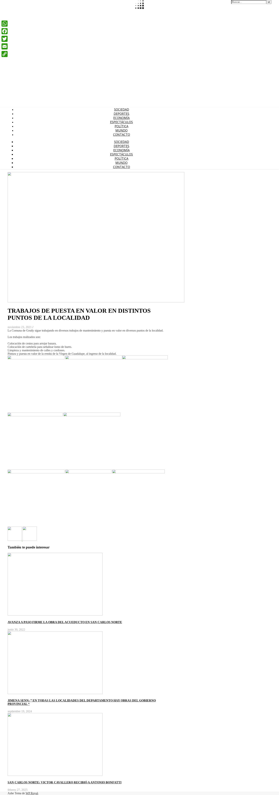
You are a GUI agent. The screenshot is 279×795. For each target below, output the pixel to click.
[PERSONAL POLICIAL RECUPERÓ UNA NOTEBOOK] (30, 539)
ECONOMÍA (121, 118)
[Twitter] (4, 39)
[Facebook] (4, 31)
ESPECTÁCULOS (121, 122)
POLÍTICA (121, 126)
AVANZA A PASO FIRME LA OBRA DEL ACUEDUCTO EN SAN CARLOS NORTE (65, 622)
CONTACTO (121, 134)
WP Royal (32, 793)
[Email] (4, 46)
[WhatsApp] (4, 23)
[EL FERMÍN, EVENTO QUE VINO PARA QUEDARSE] (15, 539)
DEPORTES (121, 114)
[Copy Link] (4, 54)
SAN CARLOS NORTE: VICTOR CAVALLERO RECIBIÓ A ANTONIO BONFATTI (64, 782)
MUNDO (121, 130)
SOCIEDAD (121, 109)
